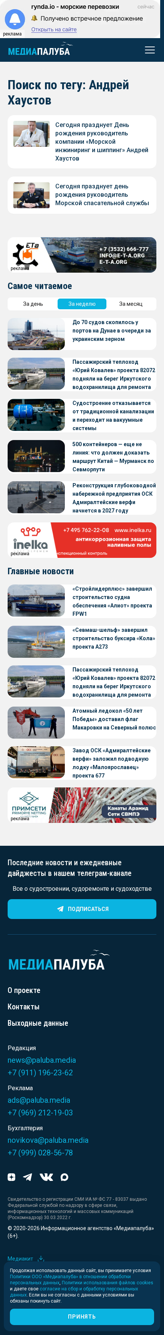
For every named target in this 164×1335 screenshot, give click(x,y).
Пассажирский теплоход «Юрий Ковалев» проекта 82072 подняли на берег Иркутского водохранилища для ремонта (113, 374)
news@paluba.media (42, 1060)
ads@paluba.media (39, 1100)
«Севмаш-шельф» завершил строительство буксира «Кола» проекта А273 (113, 638)
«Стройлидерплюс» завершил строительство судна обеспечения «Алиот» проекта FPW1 (112, 601)
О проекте (24, 990)
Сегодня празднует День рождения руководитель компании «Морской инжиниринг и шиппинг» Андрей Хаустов (101, 141)
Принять (82, 1317)
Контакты (24, 1006)
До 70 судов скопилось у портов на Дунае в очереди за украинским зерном (111, 330)
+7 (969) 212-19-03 (40, 1112)
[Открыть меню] (147, 50)
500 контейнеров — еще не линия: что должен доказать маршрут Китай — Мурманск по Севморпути (113, 456)
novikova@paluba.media (48, 1140)
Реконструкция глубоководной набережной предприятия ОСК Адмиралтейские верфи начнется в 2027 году (114, 498)
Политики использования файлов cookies (107, 1282)
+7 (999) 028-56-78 (40, 1152)
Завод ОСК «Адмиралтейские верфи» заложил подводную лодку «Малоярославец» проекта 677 (111, 763)
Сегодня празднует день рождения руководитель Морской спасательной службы (102, 195)
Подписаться (88, 909)
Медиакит (20, 1259)
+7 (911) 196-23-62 (40, 1072)
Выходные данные (38, 1023)
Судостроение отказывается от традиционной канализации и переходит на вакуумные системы (113, 415)
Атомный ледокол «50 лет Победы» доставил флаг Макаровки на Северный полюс (114, 719)
